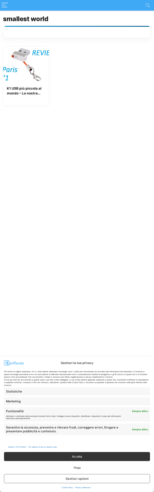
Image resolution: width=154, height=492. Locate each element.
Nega (77, 467)
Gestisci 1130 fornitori (17, 447)
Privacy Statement (82, 487)
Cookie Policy (67, 487)
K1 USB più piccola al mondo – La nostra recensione (24, 91)
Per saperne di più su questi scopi (42, 447)
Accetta (77, 456)
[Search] (148, 5)
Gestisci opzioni (77, 479)
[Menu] (5, 5)
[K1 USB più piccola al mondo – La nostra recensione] (26, 49)
